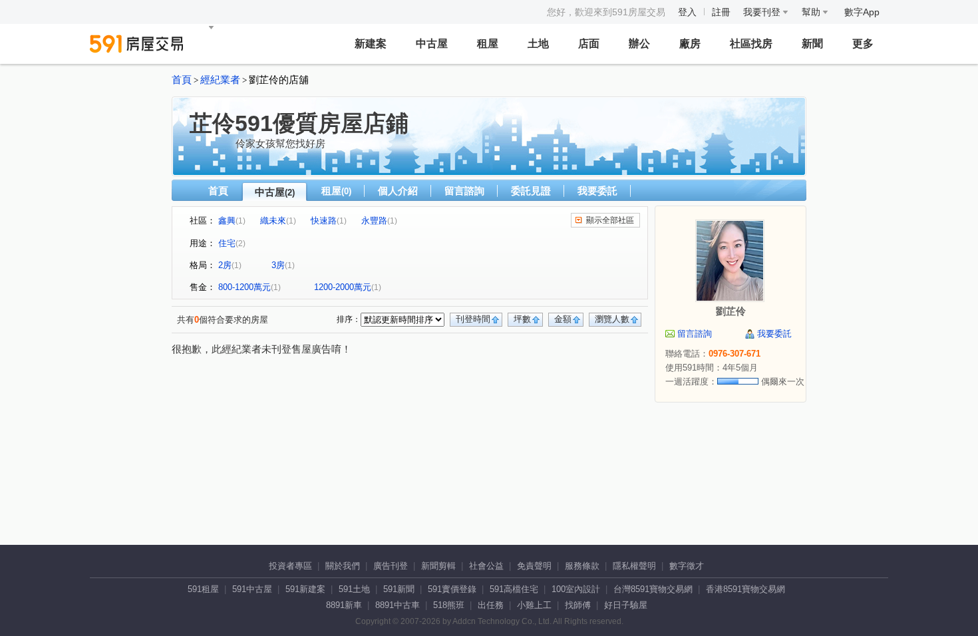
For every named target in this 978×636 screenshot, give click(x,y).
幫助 (812, 12)
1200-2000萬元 (342, 287)
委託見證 (531, 190)
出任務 (491, 605)
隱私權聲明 (634, 566)
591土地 (354, 589)
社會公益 (486, 566)
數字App (862, 12)
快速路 (324, 221)
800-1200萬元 (244, 287)
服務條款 (582, 566)
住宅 (227, 243)
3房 (278, 265)
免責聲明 (534, 566)
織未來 (273, 221)
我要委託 (597, 190)
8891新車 (344, 605)
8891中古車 (397, 605)
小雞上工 (534, 605)
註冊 (721, 12)
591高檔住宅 (514, 589)
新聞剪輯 (438, 566)
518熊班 (448, 605)
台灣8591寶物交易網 (653, 589)
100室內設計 (576, 589)
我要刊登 (763, 12)
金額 (562, 319)
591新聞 (398, 589)
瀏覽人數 (612, 319)
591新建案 (305, 589)
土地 (538, 43)
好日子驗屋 (625, 605)
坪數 (522, 319)
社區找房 (751, 43)
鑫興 (227, 221)
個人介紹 (398, 190)
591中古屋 (252, 589)
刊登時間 (473, 319)
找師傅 (578, 605)
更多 (863, 43)
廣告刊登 (390, 566)
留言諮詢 (464, 190)
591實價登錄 (452, 589)
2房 (225, 265)
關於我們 (342, 566)
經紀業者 (220, 80)
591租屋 (203, 589)
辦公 (639, 43)
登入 (687, 12)
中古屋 (432, 43)
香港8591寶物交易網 (745, 589)
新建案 (371, 43)
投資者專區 (290, 566)
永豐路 (374, 221)
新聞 (812, 43)
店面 (588, 43)
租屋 (487, 43)
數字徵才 (686, 566)
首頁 (182, 80)
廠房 (690, 43)
